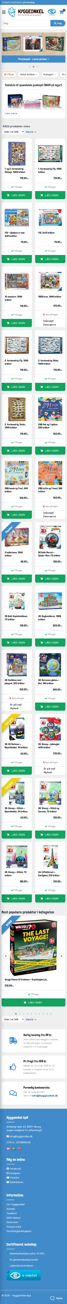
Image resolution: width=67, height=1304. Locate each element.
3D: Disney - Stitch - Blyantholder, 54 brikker (16, 810)
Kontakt (11, 1208)
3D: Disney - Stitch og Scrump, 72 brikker (48, 810)
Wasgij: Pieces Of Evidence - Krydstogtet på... (26, 979)
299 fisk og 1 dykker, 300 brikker (48, 426)
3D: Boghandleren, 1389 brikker (49, 618)
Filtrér (10, 74)
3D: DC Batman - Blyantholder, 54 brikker (16, 746)
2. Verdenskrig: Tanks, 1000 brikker (15, 426)
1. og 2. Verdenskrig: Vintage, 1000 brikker (15, 170)
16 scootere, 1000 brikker (13, 298)
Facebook (15, 1168)
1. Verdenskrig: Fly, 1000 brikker (49, 170)
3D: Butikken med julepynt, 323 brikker (15, 682)
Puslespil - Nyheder (32, 59)
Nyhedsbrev (16, 1182)
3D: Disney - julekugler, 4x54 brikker (49, 746)
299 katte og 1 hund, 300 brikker (50, 490)
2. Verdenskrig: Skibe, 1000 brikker (48, 362)
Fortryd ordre (14, 1226)
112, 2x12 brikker (46, 232)
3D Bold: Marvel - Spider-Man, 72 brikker (49, 554)
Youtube (14, 1177)
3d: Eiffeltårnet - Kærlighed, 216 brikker (49, 874)
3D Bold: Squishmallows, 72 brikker (16, 618)
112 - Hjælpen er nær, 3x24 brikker (15, 234)
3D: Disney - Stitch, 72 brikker (16, 874)
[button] (30, 66)
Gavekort (12, 1213)
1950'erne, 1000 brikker (49, 296)
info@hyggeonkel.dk (45, 1095)
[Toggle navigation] (4, 12)
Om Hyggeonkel (16, 1204)
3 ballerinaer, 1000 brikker (14, 554)
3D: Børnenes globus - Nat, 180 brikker (48, 682)
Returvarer (12, 1222)
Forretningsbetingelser (19, 1231)
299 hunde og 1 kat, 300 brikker (16, 490)
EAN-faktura (13, 1217)
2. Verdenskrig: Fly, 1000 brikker (16, 362)
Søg (59, 23)
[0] (61, 12)
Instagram (14, 1173)
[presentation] (5, 956)
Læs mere (11, 113)
